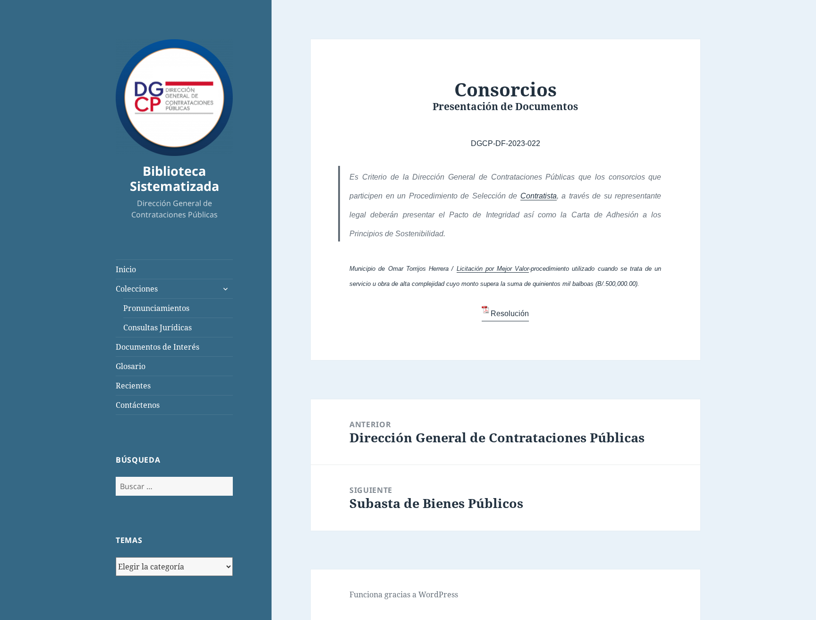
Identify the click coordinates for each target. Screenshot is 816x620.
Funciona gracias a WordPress (403, 594)
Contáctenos (138, 405)
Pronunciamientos (156, 308)
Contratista (538, 196)
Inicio (126, 269)
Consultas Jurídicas (157, 327)
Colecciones (137, 289)
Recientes (133, 385)
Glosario (130, 366)
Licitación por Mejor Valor (493, 268)
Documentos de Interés (157, 347)
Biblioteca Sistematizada (174, 178)
